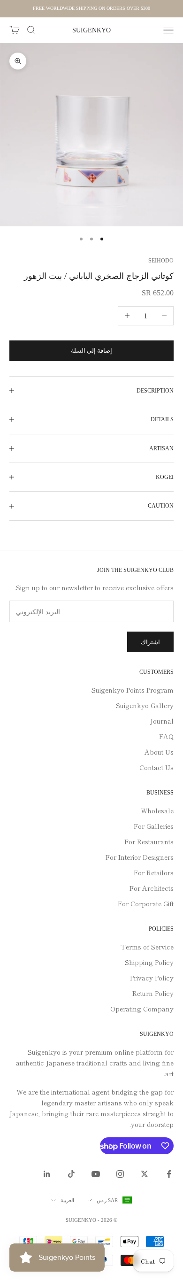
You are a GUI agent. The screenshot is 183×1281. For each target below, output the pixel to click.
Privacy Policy (152, 977)
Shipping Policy (149, 962)
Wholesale (157, 810)
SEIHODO (161, 260)
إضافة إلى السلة (91, 350)
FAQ (166, 736)
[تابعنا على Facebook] (169, 1174)
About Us (159, 751)
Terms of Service (147, 946)
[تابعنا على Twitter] (144, 1174)
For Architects (152, 888)
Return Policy (153, 993)
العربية (67, 1200)
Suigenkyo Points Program (133, 690)
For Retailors (154, 872)
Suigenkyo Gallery (145, 705)
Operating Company (142, 1008)
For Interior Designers (140, 857)
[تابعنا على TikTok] (71, 1174)
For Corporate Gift (146, 903)
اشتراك (150, 642)
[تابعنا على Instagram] (120, 1174)
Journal (162, 720)
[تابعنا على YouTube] (95, 1174)
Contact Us (156, 767)
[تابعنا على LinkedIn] (47, 1174)
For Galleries (154, 826)
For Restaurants (149, 841)
